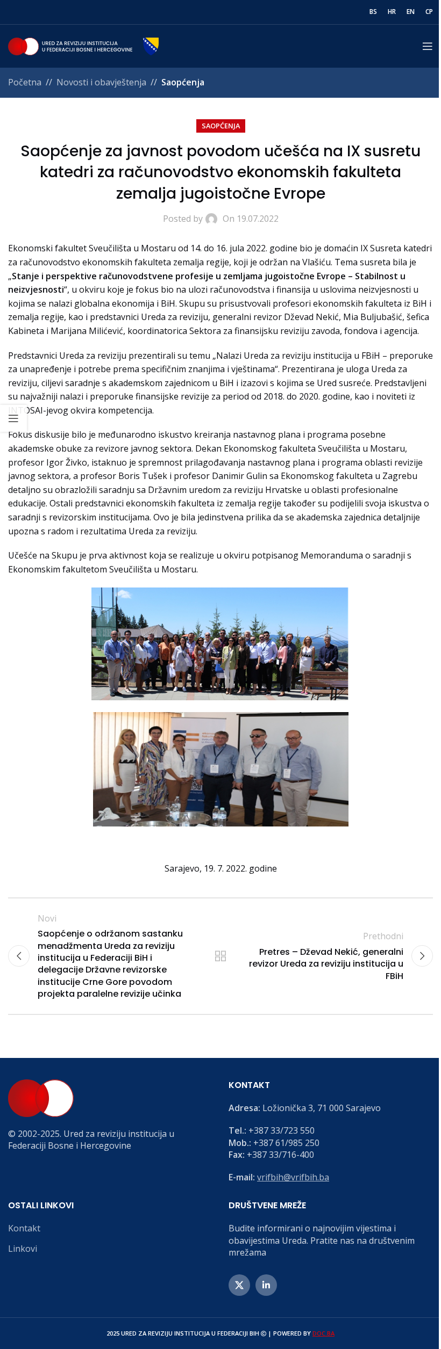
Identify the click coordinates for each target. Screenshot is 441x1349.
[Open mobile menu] (427, 46)
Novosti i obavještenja (101, 82)
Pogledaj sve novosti (220, 956)
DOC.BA (323, 1333)
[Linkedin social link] (266, 1285)
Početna (24, 82)
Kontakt (24, 1228)
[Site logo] (83, 45)
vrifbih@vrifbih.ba (293, 1177)
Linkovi (22, 1248)
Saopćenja (182, 82)
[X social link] (239, 1285)
